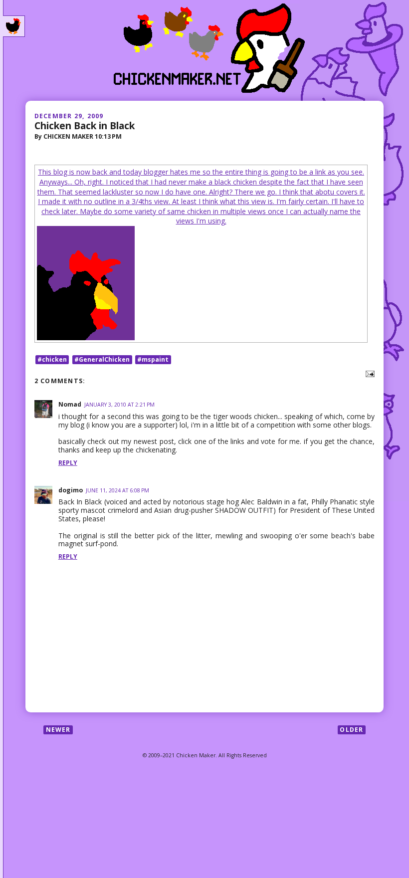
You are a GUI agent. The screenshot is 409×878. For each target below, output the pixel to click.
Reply (67, 462)
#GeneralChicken (102, 359)
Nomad (69, 404)
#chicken (52, 359)
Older (351, 729)
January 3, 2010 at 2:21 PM (119, 404)
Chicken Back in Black (84, 125)
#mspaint (153, 359)
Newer (58, 729)
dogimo (70, 490)
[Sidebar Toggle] (14, 26)
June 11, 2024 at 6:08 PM (117, 490)
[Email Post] (368, 373)
